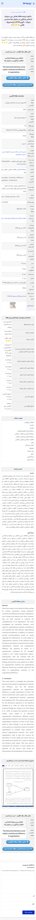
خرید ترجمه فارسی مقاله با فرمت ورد (17, 85)
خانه (23, 12)
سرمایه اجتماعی (21, 169)
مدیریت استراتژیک (21, 155)
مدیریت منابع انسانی (9, 152)
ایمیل (33, 904)
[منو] (2, 4)
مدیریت (24, 144)
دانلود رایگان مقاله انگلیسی (17, 78)
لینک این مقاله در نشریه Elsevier (16, 296)
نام (34, 896)
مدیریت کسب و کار (20, 152)
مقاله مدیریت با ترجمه (16, 12)
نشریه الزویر (30, 306)
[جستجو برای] (34, 4)
